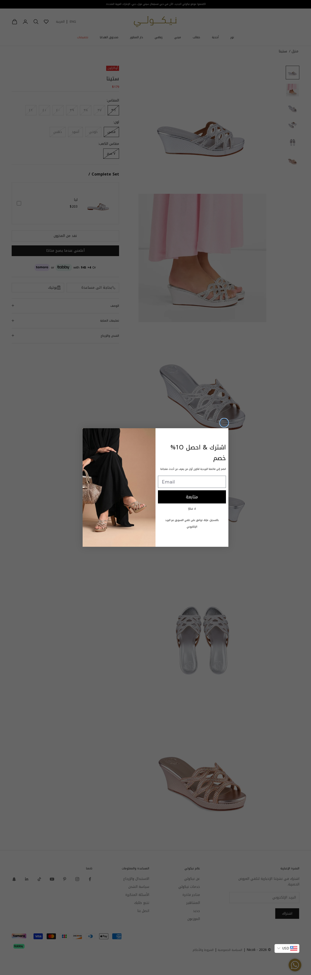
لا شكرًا (192, 508)
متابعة (192, 497)
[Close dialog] (224, 422)
